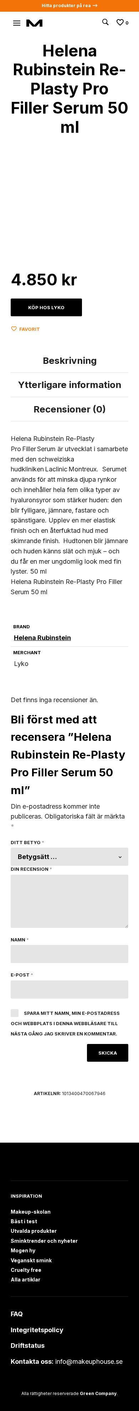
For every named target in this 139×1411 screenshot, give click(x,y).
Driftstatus (28, 1345)
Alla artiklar (25, 1279)
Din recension (31, 869)
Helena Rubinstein (42, 637)
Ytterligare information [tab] (69, 384)
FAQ (17, 1314)
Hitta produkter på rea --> (70, 5)
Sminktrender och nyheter (44, 1241)
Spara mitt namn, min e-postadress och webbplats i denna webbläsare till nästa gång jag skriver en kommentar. (65, 1023)
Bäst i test (24, 1221)
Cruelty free (26, 1270)
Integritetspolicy (37, 1330)
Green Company (98, 1393)
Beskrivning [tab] (70, 360)
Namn (20, 939)
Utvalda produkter (34, 1231)
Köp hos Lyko (46, 307)
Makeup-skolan (31, 1212)
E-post (22, 975)
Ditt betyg (27, 842)
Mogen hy (23, 1250)
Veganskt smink (31, 1260)
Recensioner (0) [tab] (70, 409)
